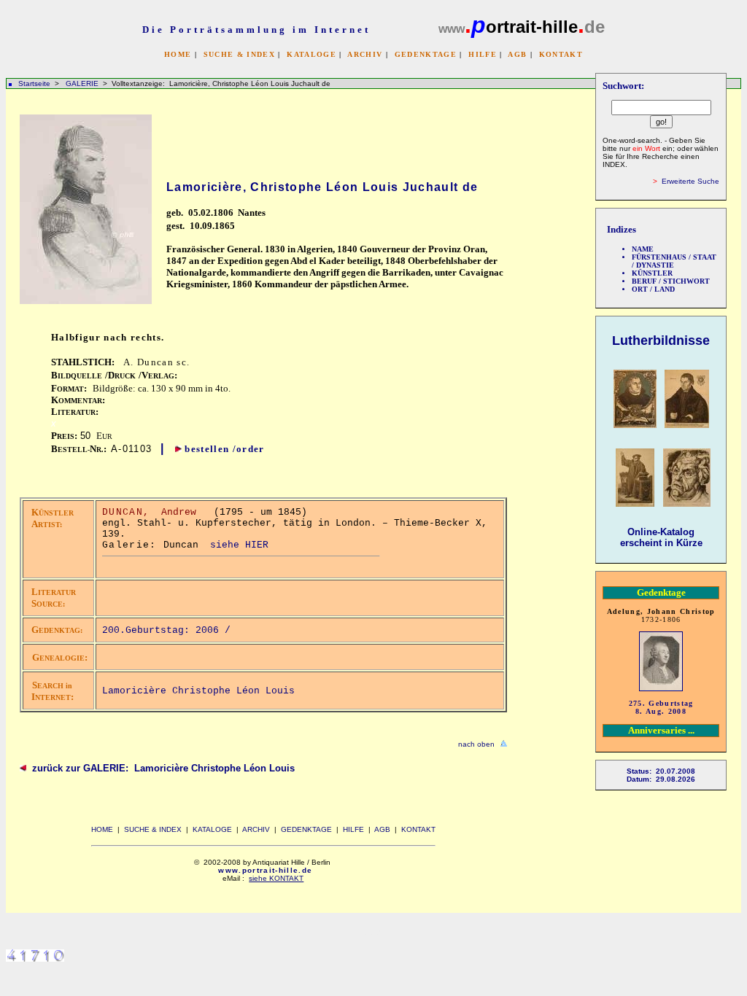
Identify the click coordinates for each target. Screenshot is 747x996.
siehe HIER (239, 545)
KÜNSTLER (652, 273)
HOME (177, 54)
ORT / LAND (653, 289)
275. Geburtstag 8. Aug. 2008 (661, 707)
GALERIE (83, 83)
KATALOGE (311, 54)
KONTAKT (561, 54)
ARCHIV (364, 54)
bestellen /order (224, 448)
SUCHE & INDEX (239, 54)
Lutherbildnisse (661, 340)
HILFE (482, 54)
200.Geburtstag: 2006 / (169, 630)
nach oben (476, 744)
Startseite (34, 83)
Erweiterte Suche (690, 181)
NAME (643, 249)
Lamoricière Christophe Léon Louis (198, 690)
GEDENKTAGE (426, 54)
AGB (517, 54)
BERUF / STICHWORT (671, 281)
